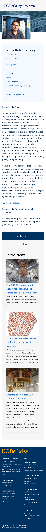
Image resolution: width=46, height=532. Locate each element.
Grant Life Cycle (29, 467)
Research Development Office (33, 470)
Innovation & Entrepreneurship (12, 464)
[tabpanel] (23, 343)
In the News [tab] (23, 236)
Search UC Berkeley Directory (18, 86)
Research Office (8, 491)
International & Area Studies (11, 472)
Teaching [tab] (23, 243)
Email (8, 78)
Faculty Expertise (7, 483)
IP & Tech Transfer (30, 484)
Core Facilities (28, 492)
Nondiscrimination (21, 528)
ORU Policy (27, 513)
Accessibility (11, 528)
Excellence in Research (9, 461)
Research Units (6, 485)
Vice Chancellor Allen (8, 493)
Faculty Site (11, 65)
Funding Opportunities (31, 465)
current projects (13, 203)
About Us (4, 499)
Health (4, 474)
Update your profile (14, 95)
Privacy (4, 528)
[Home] (23, 5)
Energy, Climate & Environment (11, 469)
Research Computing (30, 500)
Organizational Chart (8, 496)
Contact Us (5, 501)
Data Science (6, 466)
